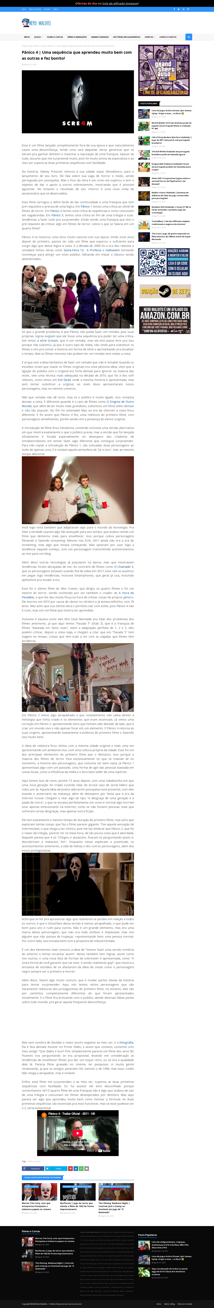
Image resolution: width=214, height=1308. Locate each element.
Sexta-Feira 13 (73, 250)
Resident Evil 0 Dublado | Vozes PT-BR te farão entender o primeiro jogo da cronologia (171, 210)
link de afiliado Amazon (120, 3)
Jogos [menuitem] (37, 37)
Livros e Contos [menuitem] (168, 37)
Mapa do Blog (35, 9)
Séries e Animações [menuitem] (77, 37)
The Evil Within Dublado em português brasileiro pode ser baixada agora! (171, 153)
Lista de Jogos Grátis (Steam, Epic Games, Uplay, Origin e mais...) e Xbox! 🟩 (172, 112)
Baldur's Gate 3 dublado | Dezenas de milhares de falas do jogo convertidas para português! (170, 195)
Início (24, 9)
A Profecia (94, 250)
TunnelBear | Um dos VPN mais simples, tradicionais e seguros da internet (171, 222)
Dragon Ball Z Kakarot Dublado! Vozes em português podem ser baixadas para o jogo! (171, 167)
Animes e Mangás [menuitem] (100, 37)
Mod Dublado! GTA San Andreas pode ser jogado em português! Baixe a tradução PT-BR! (172, 126)
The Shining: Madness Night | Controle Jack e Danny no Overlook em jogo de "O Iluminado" (114, 1208)
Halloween (112, 250)
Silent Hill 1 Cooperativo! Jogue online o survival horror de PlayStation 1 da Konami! (171, 181)
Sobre (55, 9)
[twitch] (187, 9)
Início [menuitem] (27, 37)
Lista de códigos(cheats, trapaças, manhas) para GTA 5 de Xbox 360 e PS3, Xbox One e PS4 (170, 1245)
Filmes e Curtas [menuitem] (55, 37)
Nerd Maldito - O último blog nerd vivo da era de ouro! (59, 1304)
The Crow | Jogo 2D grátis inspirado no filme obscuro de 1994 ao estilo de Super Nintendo (171, 236)
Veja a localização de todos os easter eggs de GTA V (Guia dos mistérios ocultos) (170, 1271)
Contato (47, 9)
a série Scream (47, 340)
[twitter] (178, 9)
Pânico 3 (57, 215)
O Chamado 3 (123, 567)
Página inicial (27, 46)
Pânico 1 (86, 206)
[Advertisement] (165, 359)
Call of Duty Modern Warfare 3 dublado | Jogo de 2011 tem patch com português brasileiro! (172, 140)
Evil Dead (64, 380)
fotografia (126, 1042)
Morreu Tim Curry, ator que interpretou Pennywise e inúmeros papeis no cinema (36, 1206)
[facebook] (174, 9)
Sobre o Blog (169, 1304)
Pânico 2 (56, 211)
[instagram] (183, 9)
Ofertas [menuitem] (149, 37)
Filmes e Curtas (40, 46)
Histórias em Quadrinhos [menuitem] (126, 37)
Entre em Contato (185, 1304)
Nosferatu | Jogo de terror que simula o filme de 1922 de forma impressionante (77, 1206)
